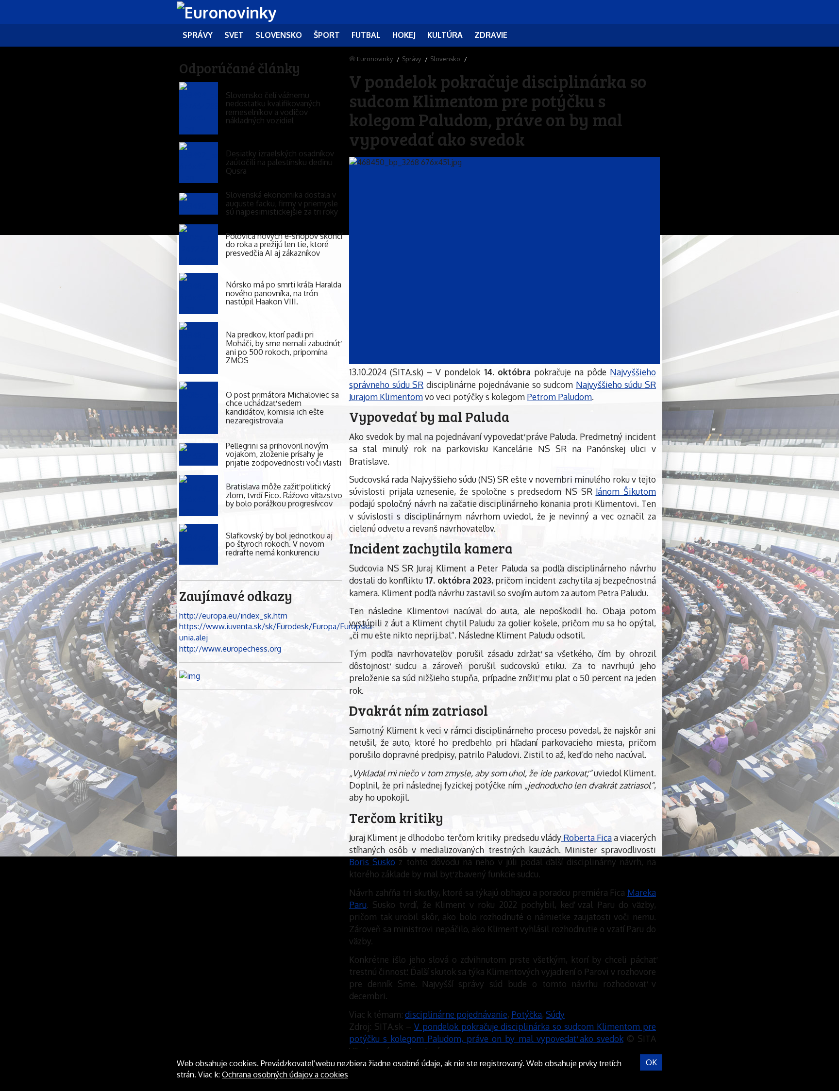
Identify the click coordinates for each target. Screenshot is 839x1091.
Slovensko (445, 59)
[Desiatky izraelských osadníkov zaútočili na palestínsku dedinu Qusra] (198, 163)
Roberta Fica (586, 837)
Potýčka (526, 1014)
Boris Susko (372, 861)
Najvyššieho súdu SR (616, 384)
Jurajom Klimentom (386, 396)
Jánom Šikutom (626, 491)
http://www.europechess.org (230, 649)
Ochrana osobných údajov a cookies (285, 1074)
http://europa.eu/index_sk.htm (233, 616)
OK (651, 1062)
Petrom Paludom (559, 396)
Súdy (555, 1014)
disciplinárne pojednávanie (456, 1014)
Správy (411, 59)
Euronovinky (375, 59)
